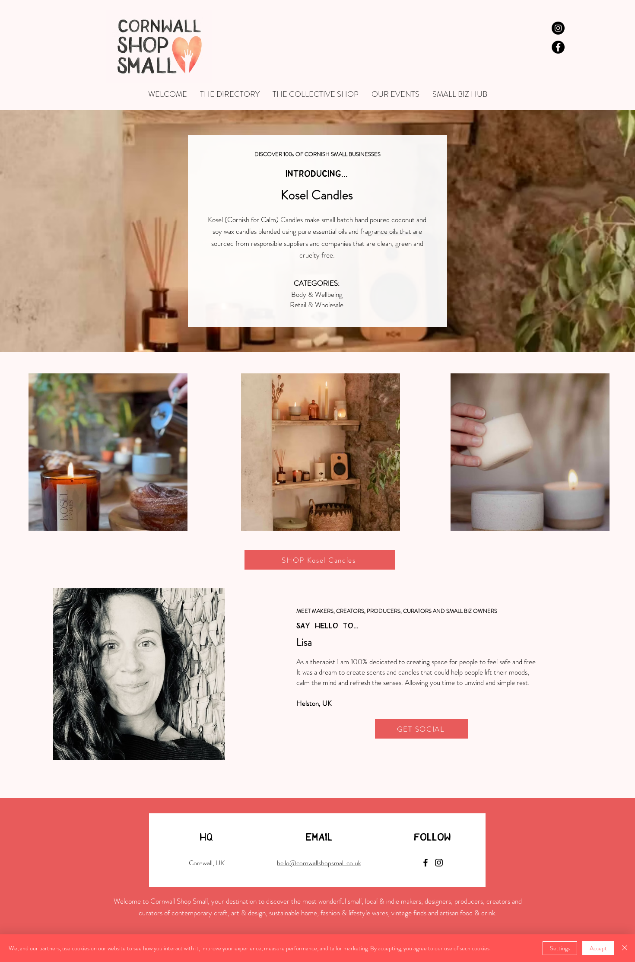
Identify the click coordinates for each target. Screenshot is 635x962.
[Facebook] (425, 862)
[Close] (624, 948)
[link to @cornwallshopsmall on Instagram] (558, 28)
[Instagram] (439, 862)
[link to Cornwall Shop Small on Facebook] (558, 47)
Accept (598, 948)
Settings (560, 948)
